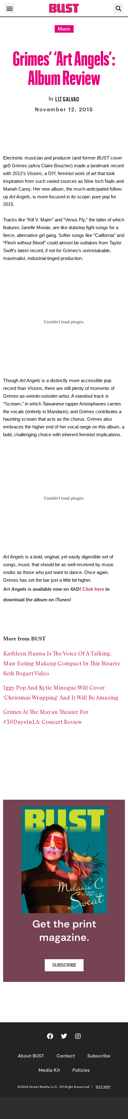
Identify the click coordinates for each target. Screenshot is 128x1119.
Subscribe (98, 1056)
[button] (10, 8)
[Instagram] (78, 1036)
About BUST (31, 1056)
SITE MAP (103, 1087)
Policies (81, 1070)
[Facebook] (50, 1036)
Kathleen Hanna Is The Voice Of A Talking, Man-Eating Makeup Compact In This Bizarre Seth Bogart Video (61, 663)
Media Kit (49, 1070)
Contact (66, 1056)
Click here (93, 589)
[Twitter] (64, 1036)
